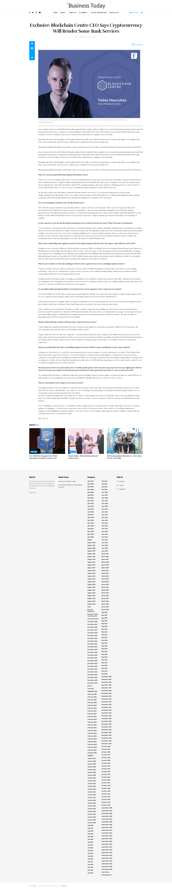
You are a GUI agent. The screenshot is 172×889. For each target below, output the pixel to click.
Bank (89, 607)
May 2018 (104, 654)
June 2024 (105, 545)
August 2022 (91, 593)
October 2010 (106, 763)
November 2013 (106, 704)
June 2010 (105, 509)
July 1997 (90, 828)
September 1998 (107, 813)
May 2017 (104, 651)
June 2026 (105, 551)
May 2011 (104, 635)
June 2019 (105, 534)
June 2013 (105, 517)
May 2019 (104, 657)
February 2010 (92, 708)
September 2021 (107, 858)
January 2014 (91, 789)
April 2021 (90, 523)
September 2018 (107, 850)
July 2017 (90, 862)
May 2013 (104, 640)
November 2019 (106, 721)
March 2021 (105, 595)
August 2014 (91, 570)
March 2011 (105, 570)
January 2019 (91, 803)
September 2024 (107, 866)
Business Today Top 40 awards (92, 615)
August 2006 (91, 548)
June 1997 (105, 495)
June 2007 (105, 501)
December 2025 (92, 683)
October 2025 (106, 805)
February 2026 (92, 753)
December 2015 (92, 652)
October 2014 (106, 774)
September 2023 (107, 864)
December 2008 (92, 633)
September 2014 (107, 838)
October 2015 (106, 777)
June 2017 (105, 528)
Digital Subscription (99, 12)
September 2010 (107, 827)
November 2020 (106, 724)
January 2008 (91, 772)
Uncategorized (106, 875)
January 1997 (91, 758)
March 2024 (105, 604)
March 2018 (105, 590)
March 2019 (105, 593)
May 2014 (104, 643)
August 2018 (91, 582)
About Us (72, 12)
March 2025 (105, 607)
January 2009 (91, 775)
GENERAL (90, 755)
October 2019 (106, 788)
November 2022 (106, 730)
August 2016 (91, 576)
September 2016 (107, 844)
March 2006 (105, 556)
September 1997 (107, 811)
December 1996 (92, 621)
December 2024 (92, 680)
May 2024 (104, 668)
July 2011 (90, 845)
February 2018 (92, 730)
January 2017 (91, 797)
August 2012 (91, 565)
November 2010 (106, 696)
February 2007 (92, 700)
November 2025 (106, 743)
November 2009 (106, 693)
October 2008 (106, 757)
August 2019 (91, 584)
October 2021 (106, 794)
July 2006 (90, 831)
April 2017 (90, 515)
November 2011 (106, 699)
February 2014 (92, 719)
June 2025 (105, 548)
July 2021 (90, 870)
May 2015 (104, 646)
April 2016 (90, 512)
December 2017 (92, 658)
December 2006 (92, 627)
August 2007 (91, 551)
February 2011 (92, 711)
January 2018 (91, 800)
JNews (34, 886)
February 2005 (92, 694)
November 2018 (106, 718)
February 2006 (92, 697)
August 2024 (91, 598)
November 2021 (106, 727)
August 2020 (91, 587)
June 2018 (105, 531)
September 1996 (107, 808)
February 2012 (92, 714)
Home (55, 12)
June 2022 (105, 540)
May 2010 (104, 632)
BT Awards (83, 12)
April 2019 (90, 520)
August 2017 (91, 579)
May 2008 (104, 626)
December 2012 (92, 644)
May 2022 (104, 663)
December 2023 (92, 677)
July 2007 (90, 834)
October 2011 (106, 766)
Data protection (92, 619)
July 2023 (104, 481)
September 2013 (107, 836)
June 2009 (105, 506)
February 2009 (92, 705)
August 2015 (91, 573)
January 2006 (91, 767)
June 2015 (105, 523)
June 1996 (105, 492)
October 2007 (106, 755)
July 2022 (90, 873)
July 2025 (104, 487)
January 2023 (91, 814)
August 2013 (91, 568)
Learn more (32, 492)
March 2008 (105, 562)
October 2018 (106, 785)
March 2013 (105, 576)
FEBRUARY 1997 (92, 691)
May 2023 (104, 665)
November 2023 (106, 735)
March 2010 (105, 568)
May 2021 (104, 660)
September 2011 (107, 830)
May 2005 (104, 618)
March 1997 (105, 554)
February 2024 (92, 744)
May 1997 (104, 615)
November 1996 (106, 676)
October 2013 (106, 771)
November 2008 (106, 690)
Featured (90, 688)
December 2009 (92, 635)
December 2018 (92, 661)
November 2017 (106, 716)
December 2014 (92, 649)
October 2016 (106, 780)
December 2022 (92, 672)
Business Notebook (90, 610)
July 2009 (90, 839)
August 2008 (91, 554)
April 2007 (90, 487)
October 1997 (106, 749)
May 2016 (104, 649)
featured (45, 418)
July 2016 (90, 859)
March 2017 (105, 587)
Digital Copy (114, 12)
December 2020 (92, 666)
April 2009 (90, 492)
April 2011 (90, 498)
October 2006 (106, 752)
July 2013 (90, 850)
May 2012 (104, 637)
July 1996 (90, 825)
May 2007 (104, 623)
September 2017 (107, 847)
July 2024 (104, 484)
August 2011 (91, 562)
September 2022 (107, 861)
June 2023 (105, 542)
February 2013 (92, 716)
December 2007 (92, 630)
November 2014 (106, 707)
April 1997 (90, 481)
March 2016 (105, 584)
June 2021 (105, 537)
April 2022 (33, 451)
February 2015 (92, 722)
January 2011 (91, 781)
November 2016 (106, 713)
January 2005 (91, 764)
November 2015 (106, 710)
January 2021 (91, 809)
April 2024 (90, 531)
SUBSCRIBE (135, 12)
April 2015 (90, 509)
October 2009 (106, 760)
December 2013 (92, 647)
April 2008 (90, 489)
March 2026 (105, 609)
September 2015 (107, 841)
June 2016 (105, 526)
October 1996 (106, 746)
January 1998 (91, 761)
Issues (62, 12)
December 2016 (92, 655)
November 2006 (106, 682)
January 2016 (91, 795)
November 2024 (106, 738)
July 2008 (90, 836)
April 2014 (90, 506)
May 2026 (104, 674)
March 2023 (105, 601)
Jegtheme (64, 886)
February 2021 (92, 736)
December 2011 (92, 641)
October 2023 (106, 799)
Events (89, 686)
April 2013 (90, 503)
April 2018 (90, 517)
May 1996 (104, 612)
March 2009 (105, 565)
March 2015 (105, 582)
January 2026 (91, 822)
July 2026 (104, 489)
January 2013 (91, 786)
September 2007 (107, 819)
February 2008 (92, 702)
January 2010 (91, 778)
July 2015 (90, 856)
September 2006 (107, 816)
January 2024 (91, 817)
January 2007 (91, 769)
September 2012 (107, 833)
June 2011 (105, 512)
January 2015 (91, 792)
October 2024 (106, 802)
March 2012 (105, 573)
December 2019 (92, 663)
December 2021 (92, 669)
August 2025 (91, 601)
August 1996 (91, 542)
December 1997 (92, 624)
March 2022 (105, 598)
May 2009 (104, 629)
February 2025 (92, 750)
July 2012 (90, 848)
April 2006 (90, 484)
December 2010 (92, 638)
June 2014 (105, 520)
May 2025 (104, 671)
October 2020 (106, 791)
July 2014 (90, 853)
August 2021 (91, 590)
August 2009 (91, 556)
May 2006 (104, 621)
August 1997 (91, 545)
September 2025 (107, 869)
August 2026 (91, 604)
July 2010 (90, 842)
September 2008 (107, 822)
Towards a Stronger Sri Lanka (67, 481)
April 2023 (90, 528)
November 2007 (106, 688)
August (89, 540)
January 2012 (91, 783)
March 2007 (105, 559)
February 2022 (92, 739)
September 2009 (107, 824)
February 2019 (92, 733)
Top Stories (105, 872)
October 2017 (106, 783)
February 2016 (92, 725)
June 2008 (105, 503)
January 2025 (91, 820)
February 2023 (92, 741)
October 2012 (106, 769)
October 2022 (106, 797)
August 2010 (91, 559)
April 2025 (90, 534)
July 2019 (90, 867)
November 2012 (106, 702)
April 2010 (90, 495)
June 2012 (105, 515)
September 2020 (107, 855)
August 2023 (91, 595)
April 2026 (90, 537)
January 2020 (91, 806)
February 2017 (92, 728)
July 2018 (90, 864)
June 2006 (105, 498)
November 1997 (106, 679)
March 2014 (105, 579)
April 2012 (90, 501)
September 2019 (107, 852)
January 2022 (91, 811)
